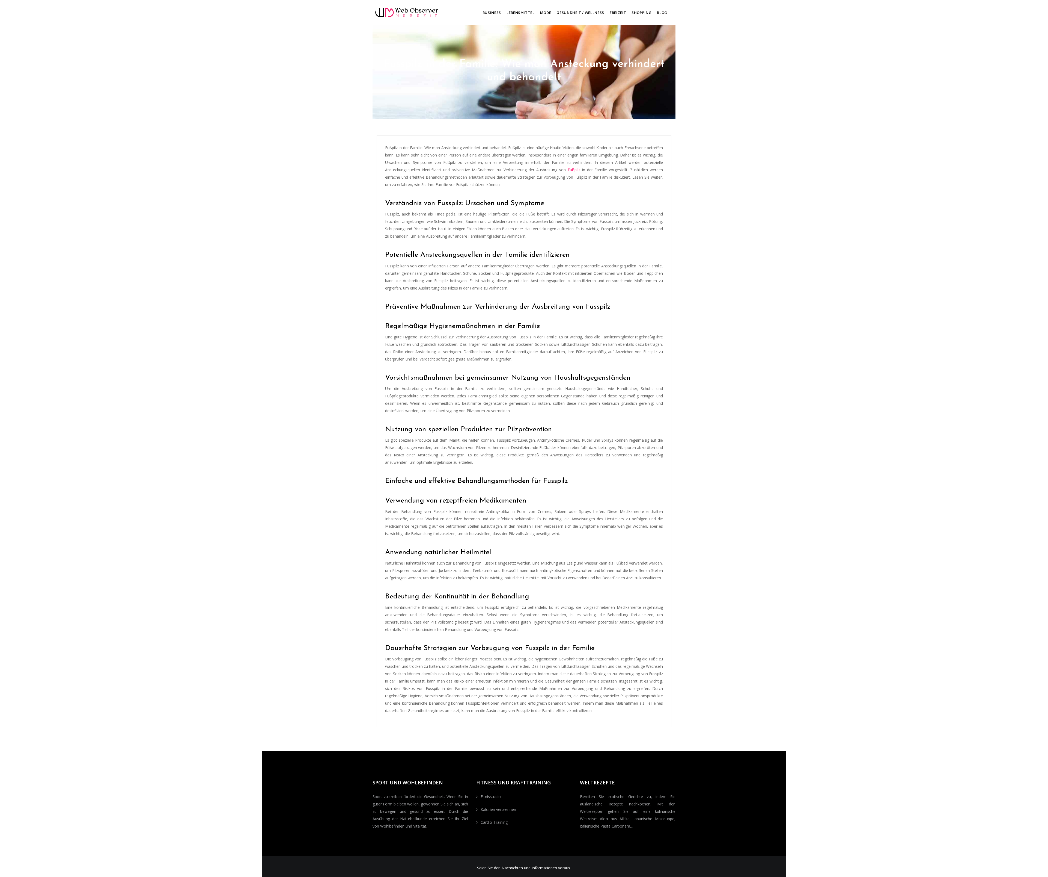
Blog (662, 12)
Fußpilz (574, 169)
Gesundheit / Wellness (580, 12)
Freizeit (618, 12)
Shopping (641, 12)
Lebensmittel (521, 12)
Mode (545, 12)
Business (492, 12)
